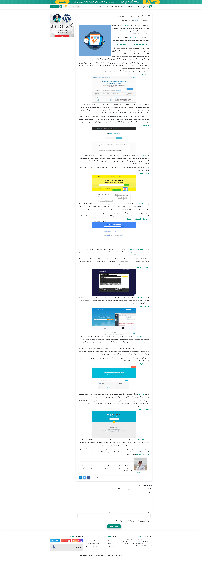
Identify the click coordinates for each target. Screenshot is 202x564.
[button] (88, 477)
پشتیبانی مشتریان (94, 540)
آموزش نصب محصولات (93, 543)
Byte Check (141, 440)
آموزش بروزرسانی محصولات (92, 547)
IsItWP (144, 155)
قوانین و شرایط (112, 543)
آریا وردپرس (133, 37)
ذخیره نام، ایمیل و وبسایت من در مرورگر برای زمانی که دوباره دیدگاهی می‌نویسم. (130, 521)
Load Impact (140, 336)
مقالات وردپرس (138, 20)
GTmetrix (140, 104)
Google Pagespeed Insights (136, 249)
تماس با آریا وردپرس (110, 540)
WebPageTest (142, 298)
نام (149, 513)
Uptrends (141, 394)
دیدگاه (150, 493)
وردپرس (126, 25)
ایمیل (111, 513)
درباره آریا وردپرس (111, 547)
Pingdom (140, 204)
